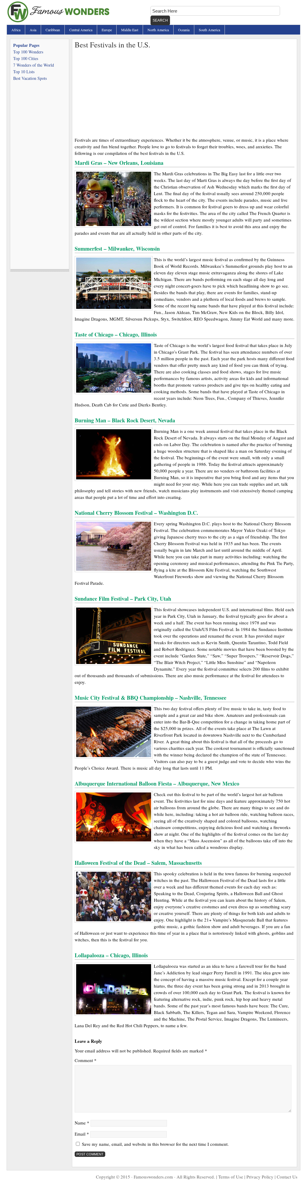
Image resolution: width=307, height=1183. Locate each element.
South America (209, 29)
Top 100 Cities (25, 58)
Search (160, 20)
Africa (15, 29)
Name (82, 1123)
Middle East (129, 29)
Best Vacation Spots (30, 78)
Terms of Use (230, 1177)
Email (82, 1134)
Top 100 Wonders (28, 52)
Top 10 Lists (23, 71)
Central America (80, 29)
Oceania (183, 29)
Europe (107, 29)
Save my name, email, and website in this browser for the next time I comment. (155, 1144)
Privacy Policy (259, 1177)
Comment (86, 1060)
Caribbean (53, 29)
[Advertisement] (184, 92)
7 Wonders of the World (33, 65)
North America (158, 29)
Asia (33, 29)
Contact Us (287, 1177)
